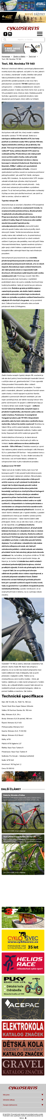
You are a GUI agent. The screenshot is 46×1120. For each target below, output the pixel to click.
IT (42, 1116)
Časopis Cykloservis (10, 1105)
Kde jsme (6, 1095)
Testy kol (32, 56)
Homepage (6, 56)
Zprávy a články (19, 56)
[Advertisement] (16, 890)
